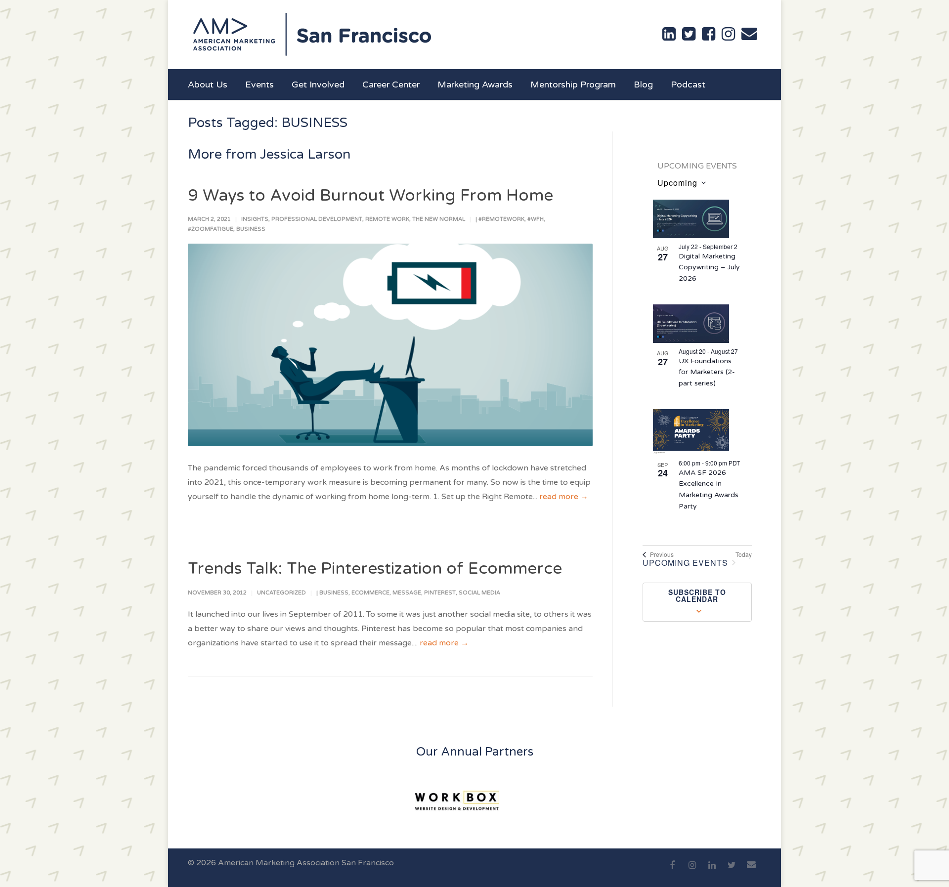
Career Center (391, 84)
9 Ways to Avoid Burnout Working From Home (370, 195)
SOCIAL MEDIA (479, 593)
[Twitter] (731, 871)
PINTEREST (440, 593)
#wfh (535, 219)
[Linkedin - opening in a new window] (669, 34)
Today (743, 554)
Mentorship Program (573, 84)
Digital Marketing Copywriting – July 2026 (709, 267)
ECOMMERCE (370, 593)
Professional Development (316, 219)
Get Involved (318, 84)
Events (259, 84)
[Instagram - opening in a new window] (728, 34)
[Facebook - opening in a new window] (708, 34)
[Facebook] (672, 871)
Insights (254, 219)
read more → (563, 497)
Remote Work (387, 219)
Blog (643, 84)
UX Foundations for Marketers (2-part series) (707, 372)
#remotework (501, 219)
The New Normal (438, 219)
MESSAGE (406, 593)
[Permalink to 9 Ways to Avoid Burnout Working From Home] (390, 345)
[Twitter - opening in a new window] (688, 34)
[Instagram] (692, 871)
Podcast (688, 84)
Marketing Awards (475, 84)
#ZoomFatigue (210, 229)
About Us (207, 84)
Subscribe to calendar (697, 595)
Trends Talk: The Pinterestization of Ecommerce (375, 568)
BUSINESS (250, 229)
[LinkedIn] (712, 871)
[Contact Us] (749, 33)
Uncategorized (281, 593)
